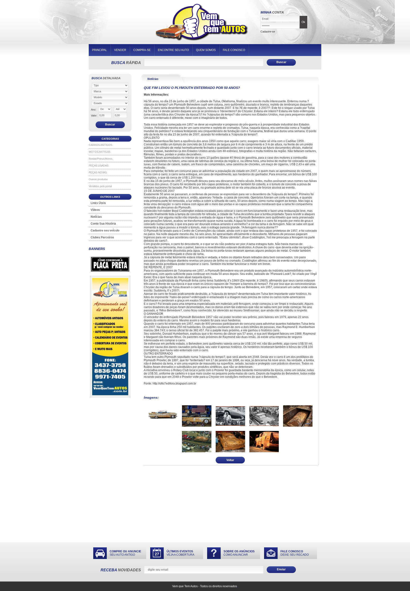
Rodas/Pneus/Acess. (101, 158)
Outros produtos (98, 179)
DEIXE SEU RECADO (294, 553)
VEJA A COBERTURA (180, 553)
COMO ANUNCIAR (239, 553)
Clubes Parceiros (102, 237)
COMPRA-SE (142, 50)
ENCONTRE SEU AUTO (173, 50)
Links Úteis (98, 203)
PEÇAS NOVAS (98, 172)
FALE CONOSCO (234, 50)
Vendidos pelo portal (100, 186)
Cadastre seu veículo (105, 230)
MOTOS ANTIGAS (99, 151)
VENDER (120, 50)
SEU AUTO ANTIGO (125, 553)
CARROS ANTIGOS (100, 144)
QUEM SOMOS (206, 50)
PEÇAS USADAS (98, 165)
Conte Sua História (103, 223)
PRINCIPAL (99, 50)
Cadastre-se (268, 31)
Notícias (96, 216)
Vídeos (95, 210)
